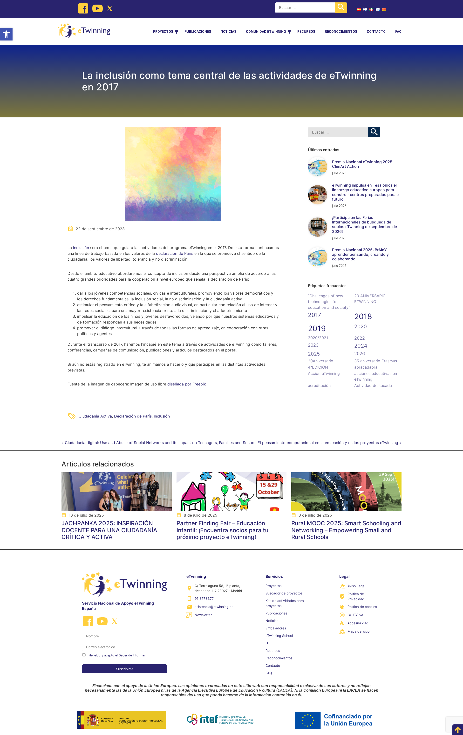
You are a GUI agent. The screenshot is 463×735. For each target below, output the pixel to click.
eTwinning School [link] (279, 636)
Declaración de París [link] (133, 416)
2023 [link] (313, 345)
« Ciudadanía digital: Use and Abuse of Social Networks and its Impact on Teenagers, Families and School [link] (158, 442)
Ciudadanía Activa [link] (95, 416)
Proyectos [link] (163, 32)
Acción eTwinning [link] (324, 373)
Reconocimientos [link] (341, 32)
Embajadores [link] (276, 628)
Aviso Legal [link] (356, 586)
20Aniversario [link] (320, 360)
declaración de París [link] (175, 253)
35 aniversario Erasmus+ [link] (377, 360)
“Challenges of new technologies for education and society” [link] (329, 301)
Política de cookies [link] (362, 607)
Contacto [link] (376, 32)
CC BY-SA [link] (355, 615)
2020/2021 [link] (318, 337)
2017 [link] (314, 314)
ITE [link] (268, 643)
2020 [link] (360, 327)
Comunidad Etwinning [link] (266, 32)
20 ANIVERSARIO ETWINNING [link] (370, 298)
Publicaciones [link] (197, 32)
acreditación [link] (319, 385)
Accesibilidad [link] (357, 623)
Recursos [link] (306, 32)
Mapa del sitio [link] (358, 631)
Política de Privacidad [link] (355, 596)
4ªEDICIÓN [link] (318, 367)
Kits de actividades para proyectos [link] (285, 603)
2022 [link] (359, 338)
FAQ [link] (398, 32)
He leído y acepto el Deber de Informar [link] (117, 655)
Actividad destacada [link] (373, 385)
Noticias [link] (228, 32)
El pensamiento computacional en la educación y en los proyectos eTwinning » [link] (330, 442)
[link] (6, 34)
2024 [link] (360, 346)
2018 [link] (363, 316)
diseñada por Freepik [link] (186, 384)
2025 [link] (314, 354)
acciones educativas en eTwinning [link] (375, 376)
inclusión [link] (81, 247)
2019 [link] (317, 328)
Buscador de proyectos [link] (284, 593)
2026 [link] (359, 353)
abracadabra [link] (365, 367)
